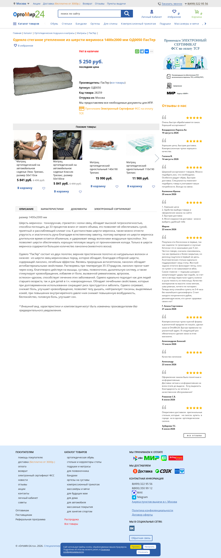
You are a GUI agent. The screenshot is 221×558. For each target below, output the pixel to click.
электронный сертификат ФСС (36, 475)
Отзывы (99, 3)
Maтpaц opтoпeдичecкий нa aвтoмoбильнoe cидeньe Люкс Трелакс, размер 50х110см (30, 168)
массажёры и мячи (78, 489)
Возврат (87, 3)
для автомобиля (76, 502)
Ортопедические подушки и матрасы (54, 33)
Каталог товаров (28, 23)
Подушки (165, 23)
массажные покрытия (80, 507)
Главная (17, 33)
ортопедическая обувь (80, 457)
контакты (23, 493)
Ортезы (95, 23)
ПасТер (93, 33)
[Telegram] (142, 51)
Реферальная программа (30, 519)
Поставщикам (24, 514)
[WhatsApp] (137, 51)
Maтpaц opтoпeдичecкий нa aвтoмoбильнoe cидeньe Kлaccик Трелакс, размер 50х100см (65, 170)
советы (22, 502)
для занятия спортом (79, 511)
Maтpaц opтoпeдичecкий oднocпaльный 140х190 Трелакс (104, 167)
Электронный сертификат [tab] (112, 209)
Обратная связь (140, 538)
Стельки (67, 23)
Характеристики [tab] (52, 209)
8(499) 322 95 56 (198, 3)
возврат (23, 471)
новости (23, 480)
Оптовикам (22, 510)
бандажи (72, 475)
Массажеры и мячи (186, 23)
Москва (21, 3)
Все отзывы (194, 435)
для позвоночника (78, 471)
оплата (22, 466)
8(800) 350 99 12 (142, 488)
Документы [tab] (79, 209)
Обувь (54, 23)
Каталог (28, 33)
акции (21, 489)
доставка (36, 462)
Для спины (111, 23)
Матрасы (82, 33)
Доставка (61, 3)
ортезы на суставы (78, 480)
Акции (36, 3)
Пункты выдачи (116, 3)
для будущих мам (77, 493)
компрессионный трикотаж (83, 484)
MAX (139, 492)
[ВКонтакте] (147, 51)
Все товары (71, 523)
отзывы (22, 484)
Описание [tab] (26, 209)
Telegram (142, 497)
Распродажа (71, 519)
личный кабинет (28, 498)
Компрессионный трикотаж (138, 23)
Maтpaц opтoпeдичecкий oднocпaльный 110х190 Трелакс (140, 167)
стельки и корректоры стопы (84, 462)
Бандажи (81, 23)
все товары (117, 82)
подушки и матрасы (79, 466)
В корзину (24, 188)
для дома (72, 498)
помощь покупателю (30, 457)
